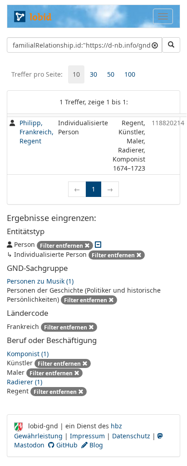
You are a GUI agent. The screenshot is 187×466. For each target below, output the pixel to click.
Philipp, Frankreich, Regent (37, 131)
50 (110, 74)
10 (76, 74)
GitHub (66, 445)
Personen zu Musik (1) (40, 281)
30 (93, 74)
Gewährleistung (38, 436)
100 (129, 74)
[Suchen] (171, 45)
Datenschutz (131, 436)
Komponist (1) (28, 353)
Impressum (87, 436)
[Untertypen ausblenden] (98, 244)
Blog (95, 445)
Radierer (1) (24, 382)
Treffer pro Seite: (37, 74)
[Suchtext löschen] (155, 45)
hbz (116, 426)
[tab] (76, 74)
